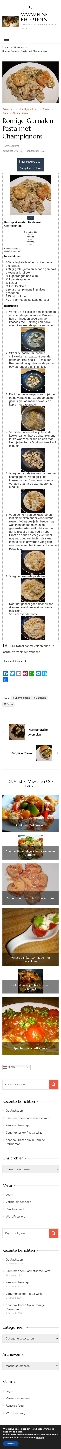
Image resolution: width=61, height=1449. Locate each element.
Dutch (11, 1067)
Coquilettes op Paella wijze (24, 1133)
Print (30, 218)
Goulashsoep (14, 1111)
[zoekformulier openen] (30, 7)
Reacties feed (15, 1209)
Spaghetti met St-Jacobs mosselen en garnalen (30, 852)
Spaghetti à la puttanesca (30, 1048)
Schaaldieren (20, 113)
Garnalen (41, 698)
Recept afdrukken (30, 168)
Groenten (7, 109)
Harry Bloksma (10, 146)
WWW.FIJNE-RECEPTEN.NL (35, 17)
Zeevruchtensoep (17, 1125)
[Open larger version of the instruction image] (33, 328)
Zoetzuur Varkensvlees (30, 825)
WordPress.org (16, 1216)
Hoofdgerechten (28, 109)
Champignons (22, 698)
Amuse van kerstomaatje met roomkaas (30, 959)
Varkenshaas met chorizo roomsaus (30, 898)
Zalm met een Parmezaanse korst (28, 1118)
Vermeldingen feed (18, 1202)
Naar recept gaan (30, 162)
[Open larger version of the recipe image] (30, 176)
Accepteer (10, 1443)
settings (40, 1437)
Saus (5, 113)
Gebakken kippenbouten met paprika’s (30, 986)
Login (9, 1195)
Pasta (46, 109)
